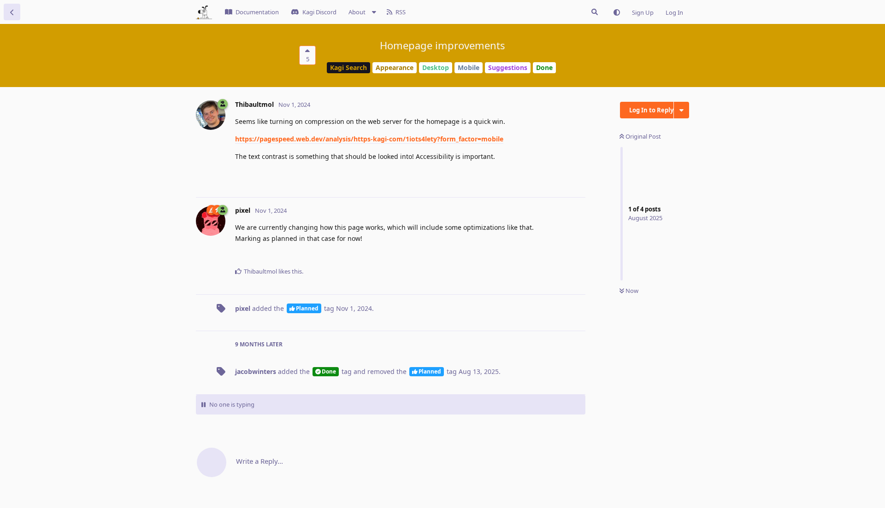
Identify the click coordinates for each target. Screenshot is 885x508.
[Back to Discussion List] (12, 12)
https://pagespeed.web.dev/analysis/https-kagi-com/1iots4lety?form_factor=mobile (369, 138)
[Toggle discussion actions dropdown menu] (681, 110)
